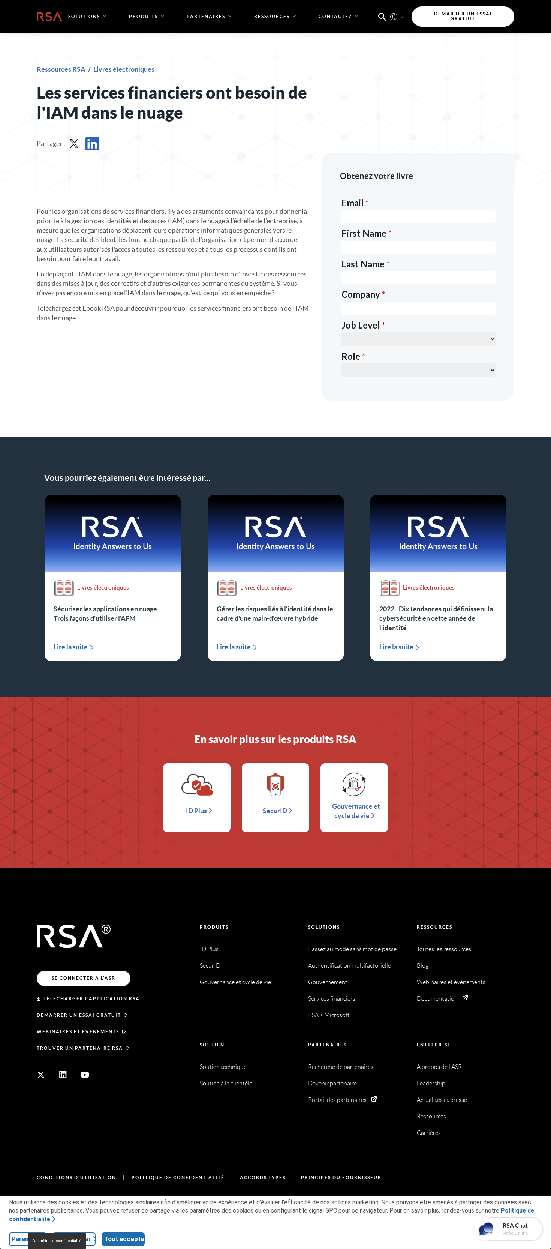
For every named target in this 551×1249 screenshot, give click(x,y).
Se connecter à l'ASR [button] (83, 978)
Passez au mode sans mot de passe (352, 949)
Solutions (324, 927)
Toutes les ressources (444, 949)
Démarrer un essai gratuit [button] (463, 16)
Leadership (431, 1083)
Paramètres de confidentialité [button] (56, 1241)
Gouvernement (327, 982)
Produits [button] (143, 16)
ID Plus (209, 949)
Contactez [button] (335, 16)
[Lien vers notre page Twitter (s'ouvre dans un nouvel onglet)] (41, 1075)
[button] (382, 16)
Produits (214, 927)
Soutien (212, 1044)
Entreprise (434, 1044)
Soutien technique (223, 1067)
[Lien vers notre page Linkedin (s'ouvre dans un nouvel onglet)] (63, 1075)
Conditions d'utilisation (76, 1177)
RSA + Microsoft (329, 1015)
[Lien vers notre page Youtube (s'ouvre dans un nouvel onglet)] (85, 1075)
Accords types (263, 1177)
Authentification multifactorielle (349, 965)
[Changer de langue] (393, 16)
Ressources (434, 927)
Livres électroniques (123, 69)
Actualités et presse (442, 1100)
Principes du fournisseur (341, 1177)
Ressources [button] (272, 16)
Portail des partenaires (337, 1100)
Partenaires (327, 1044)
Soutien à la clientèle (226, 1083)
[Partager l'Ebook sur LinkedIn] (92, 144)
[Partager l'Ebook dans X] (74, 144)
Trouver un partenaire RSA (80, 1048)
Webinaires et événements (78, 1031)
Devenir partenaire (332, 1083)
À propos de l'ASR (439, 1067)
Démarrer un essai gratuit (79, 1015)
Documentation (437, 998)
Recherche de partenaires (340, 1067)
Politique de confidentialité (178, 1177)
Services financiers (331, 998)
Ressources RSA (62, 69)
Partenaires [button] (206, 16)
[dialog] (275, 1222)
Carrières (429, 1133)
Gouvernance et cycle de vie (235, 982)
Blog (422, 965)
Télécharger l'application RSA (91, 998)
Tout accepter (124, 1239)
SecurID (210, 965)
